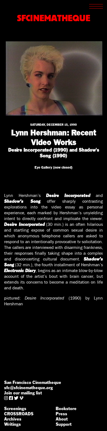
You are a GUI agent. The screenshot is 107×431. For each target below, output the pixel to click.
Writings (12, 424)
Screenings (15, 408)
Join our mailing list (23, 393)
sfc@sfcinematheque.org (28, 387)
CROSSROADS (18, 413)
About (62, 419)
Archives (12, 419)
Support (64, 424)
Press (61, 413)
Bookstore (66, 408)
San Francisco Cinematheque (32, 382)
